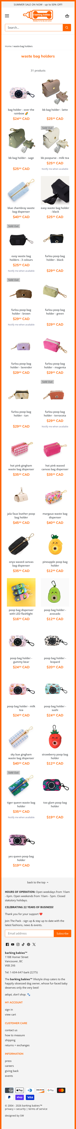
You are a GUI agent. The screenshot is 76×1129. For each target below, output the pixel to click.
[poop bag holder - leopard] (55, 640)
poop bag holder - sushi (55, 708)
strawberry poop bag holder (55, 756)
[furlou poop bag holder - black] (55, 238)
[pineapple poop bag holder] (55, 544)
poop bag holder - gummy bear (21, 660)
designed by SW (14, 1115)
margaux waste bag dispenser (55, 515)
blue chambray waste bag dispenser (21, 209)
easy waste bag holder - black (55, 209)
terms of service (37, 1109)
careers (9, 1065)
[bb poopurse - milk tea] (55, 140)
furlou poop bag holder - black (55, 257)
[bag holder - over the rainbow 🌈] (21, 92)
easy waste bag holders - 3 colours (21, 257)
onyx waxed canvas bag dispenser (21, 563)
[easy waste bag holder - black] (55, 190)
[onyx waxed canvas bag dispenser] (21, 544)
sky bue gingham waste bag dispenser (21, 756)
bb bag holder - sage (21, 158)
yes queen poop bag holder (21, 858)
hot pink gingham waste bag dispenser (21, 467)
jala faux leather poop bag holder (21, 515)
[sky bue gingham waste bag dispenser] (21, 737)
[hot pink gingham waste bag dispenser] (21, 448)
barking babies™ (32, 1105)
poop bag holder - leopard (55, 660)
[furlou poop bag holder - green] (55, 292)
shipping (10, 1040)
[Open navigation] (7, 15)
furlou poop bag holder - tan (21, 413)
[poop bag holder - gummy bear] (21, 640)
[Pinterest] (28, 944)
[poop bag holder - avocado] (55, 592)
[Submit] (67, 27)
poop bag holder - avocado (55, 611)
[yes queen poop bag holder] (21, 838)
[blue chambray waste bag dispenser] (21, 190)
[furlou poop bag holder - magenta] (55, 346)
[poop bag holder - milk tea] (21, 688)
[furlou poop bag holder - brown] (21, 292)
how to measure (15, 1035)
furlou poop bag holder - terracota (55, 413)
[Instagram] (17, 944)
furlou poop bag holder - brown (21, 311)
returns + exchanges (17, 1045)
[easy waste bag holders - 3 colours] (21, 238)
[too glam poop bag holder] (55, 785)
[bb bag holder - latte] (55, 92)
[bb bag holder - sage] (21, 140)
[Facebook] (7, 944)
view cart (10, 1014)
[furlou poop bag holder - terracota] (55, 394)
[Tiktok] (23, 944)
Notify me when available (55, 168)
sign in (9, 1009)
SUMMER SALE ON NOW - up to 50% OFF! (38, 4)
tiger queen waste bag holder (21, 804)
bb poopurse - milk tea (55, 158)
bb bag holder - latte (55, 109)
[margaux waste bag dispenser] (55, 496)
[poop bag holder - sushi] (55, 688)
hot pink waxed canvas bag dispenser (55, 467)
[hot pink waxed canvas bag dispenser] (55, 448)
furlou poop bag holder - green (55, 311)
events (9, 1076)
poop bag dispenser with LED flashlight (21, 611)
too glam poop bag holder (55, 804)
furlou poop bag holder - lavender (21, 365)
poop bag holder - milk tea (21, 708)
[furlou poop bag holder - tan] (21, 394)
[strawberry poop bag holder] (55, 737)
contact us (11, 1030)
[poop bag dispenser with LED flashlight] (21, 592)
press (8, 1061)
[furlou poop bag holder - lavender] (21, 346)
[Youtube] (12, 944)
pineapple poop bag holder (55, 563)
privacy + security (15, 1109)
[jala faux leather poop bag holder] (21, 496)
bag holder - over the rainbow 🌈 (21, 111)
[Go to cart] (67, 16)
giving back (12, 1071)
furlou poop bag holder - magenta (55, 365)
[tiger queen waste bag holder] (21, 785)
